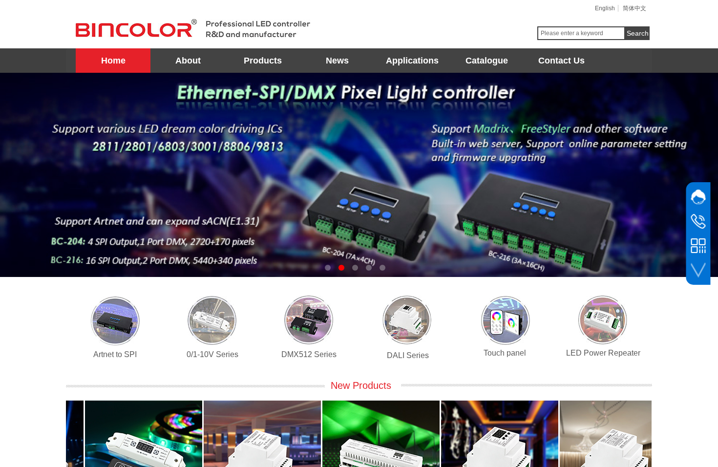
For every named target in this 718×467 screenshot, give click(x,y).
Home (113, 60)
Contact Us (561, 60)
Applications (412, 60)
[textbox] (581, 33)
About (188, 60)
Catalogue (486, 60)
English (605, 8)
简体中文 (634, 8)
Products (263, 60)
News (337, 60)
